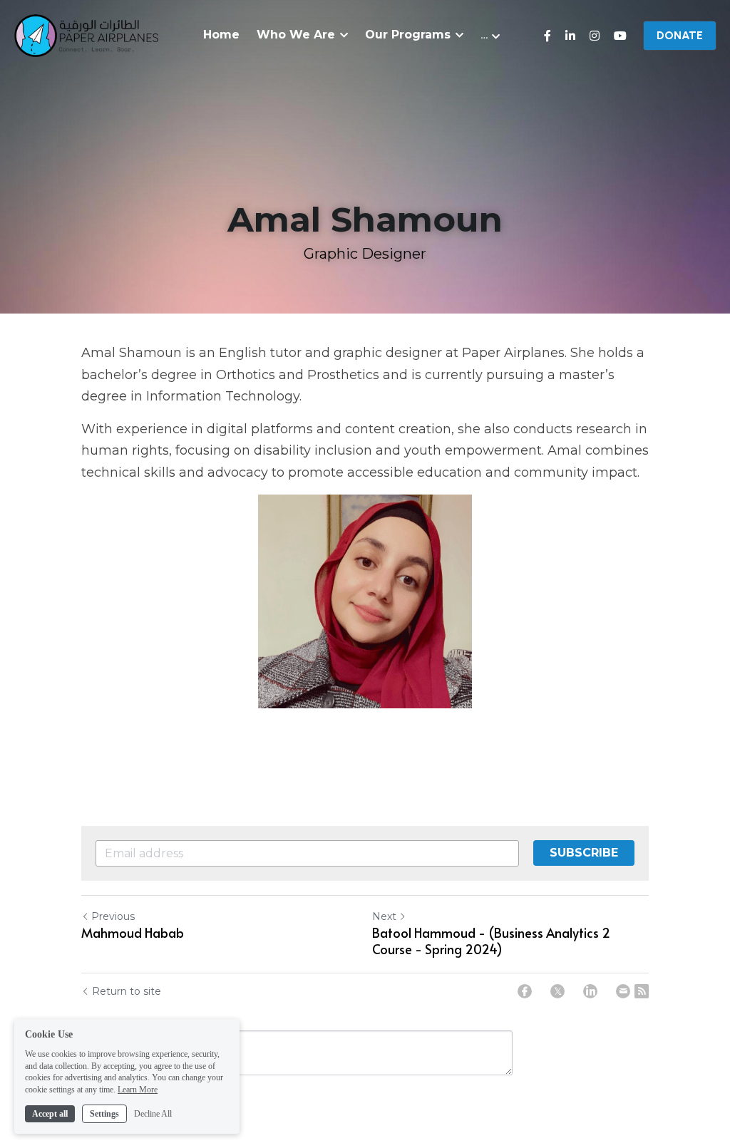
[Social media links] (547, 35)
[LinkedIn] (590, 991)
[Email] (623, 991)
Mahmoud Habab (132, 933)
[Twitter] (557, 991)
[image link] (86, 35)
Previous (113, 916)
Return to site (126, 991)
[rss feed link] (641, 991)
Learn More (138, 1090)
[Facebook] (525, 991)
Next (384, 916)
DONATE (680, 35)
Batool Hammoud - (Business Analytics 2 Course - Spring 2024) (491, 941)
